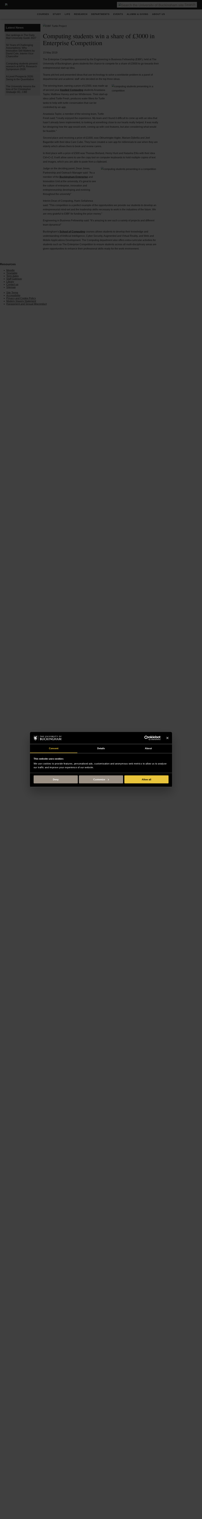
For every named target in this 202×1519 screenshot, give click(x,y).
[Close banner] (167, 738)
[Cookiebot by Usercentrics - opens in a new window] (146, 738)
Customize (99, 779)
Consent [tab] (53, 748)
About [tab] (148, 748)
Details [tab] (101, 748)
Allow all (146, 779)
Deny (56, 779)
